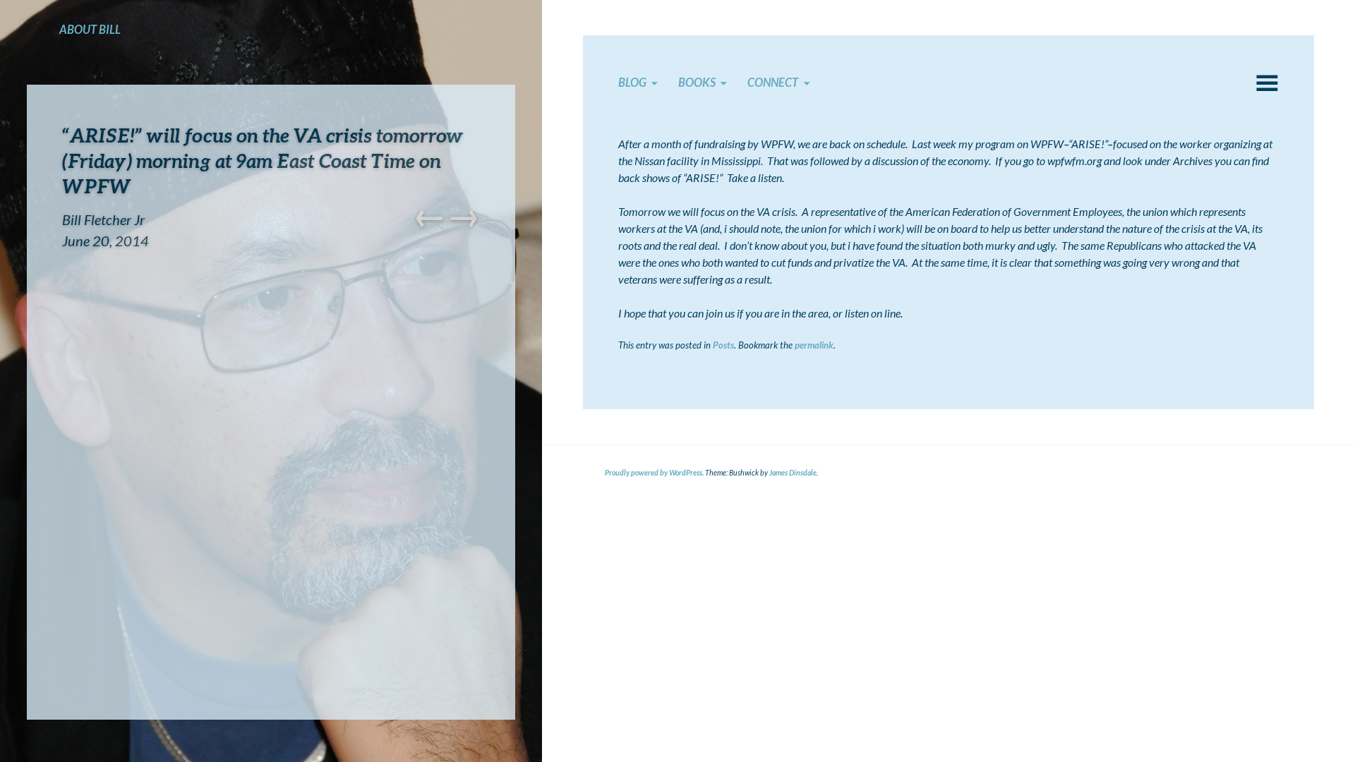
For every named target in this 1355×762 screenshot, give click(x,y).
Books (697, 82)
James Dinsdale (793, 472)
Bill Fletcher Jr (103, 219)
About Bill (90, 30)
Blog (632, 82)
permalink (814, 345)
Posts (723, 345)
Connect (772, 82)
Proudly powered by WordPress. (654, 472)
